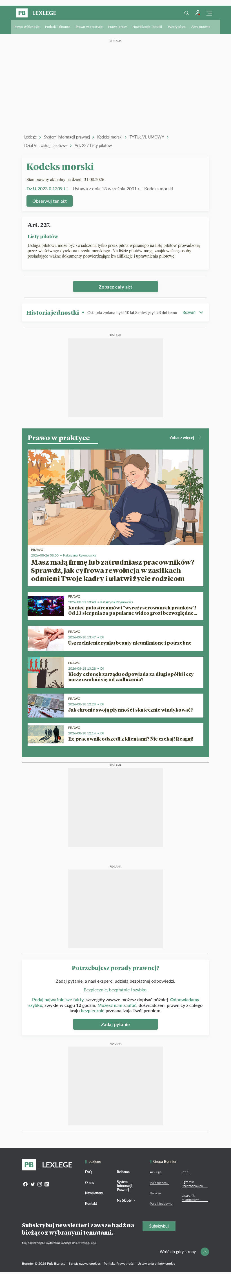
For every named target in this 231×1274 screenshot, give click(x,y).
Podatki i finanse (57, 26)
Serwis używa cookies (85, 1263)
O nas (89, 1183)
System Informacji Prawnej (124, 1186)
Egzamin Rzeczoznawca (192, 1184)
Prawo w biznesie (26, 26)
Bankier (155, 1193)
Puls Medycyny (161, 1203)
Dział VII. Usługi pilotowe (45, 145)
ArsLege (155, 1172)
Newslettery (94, 1193)
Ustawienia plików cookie (156, 1263)
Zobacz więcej (182, 437)
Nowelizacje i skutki (147, 26)
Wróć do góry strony (178, 1251)
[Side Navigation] (209, 13)
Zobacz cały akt (115, 286)
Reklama (123, 1172)
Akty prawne (200, 26)
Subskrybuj (159, 1226)
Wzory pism (177, 26)
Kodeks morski (109, 137)
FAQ (88, 1172)
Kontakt (91, 1203)
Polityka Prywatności (119, 1263)
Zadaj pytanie (115, 1024)
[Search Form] (186, 13)
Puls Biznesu (159, 1183)
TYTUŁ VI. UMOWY (147, 137)
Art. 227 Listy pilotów (93, 145)
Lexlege (30, 137)
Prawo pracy (117, 26)
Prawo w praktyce (89, 26)
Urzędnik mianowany (190, 1197)
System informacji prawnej (67, 137)
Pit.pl (185, 1172)
